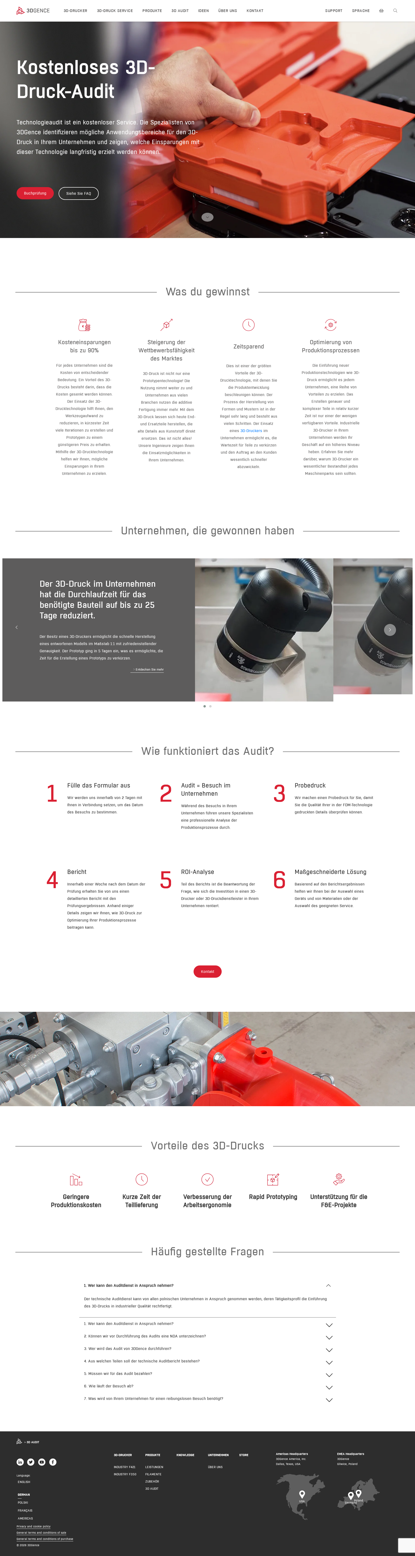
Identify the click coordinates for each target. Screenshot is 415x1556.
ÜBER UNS (227, 10)
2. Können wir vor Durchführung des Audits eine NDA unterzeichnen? (145, 1336)
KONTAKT (255, 10)
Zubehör (152, 1481)
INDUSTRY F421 (124, 1467)
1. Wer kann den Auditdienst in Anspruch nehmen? (129, 1285)
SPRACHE (361, 10)
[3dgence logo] (36, 11)
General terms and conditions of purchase (45, 1539)
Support (333, 10)
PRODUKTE (152, 10)
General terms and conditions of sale (41, 1532)
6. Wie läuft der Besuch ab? (109, 1386)
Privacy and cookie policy (33, 1526)
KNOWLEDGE (185, 1455)
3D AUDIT (180, 10)
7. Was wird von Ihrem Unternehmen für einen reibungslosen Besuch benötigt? (153, 1398)
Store (243, 1455)
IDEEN (203, 10)
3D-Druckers (251, 430)
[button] (147, 670)
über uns (215, 1467)
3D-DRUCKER (75, 10)
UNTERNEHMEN (218, 1455)
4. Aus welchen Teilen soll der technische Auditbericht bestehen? (142, 1361)
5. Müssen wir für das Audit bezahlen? (118, 1373)
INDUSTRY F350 (125, 1474)
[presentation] (17, 627)
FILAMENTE (153, 1474)
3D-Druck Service (115, 10)
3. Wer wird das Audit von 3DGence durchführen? (127, 1348)
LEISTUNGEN (154, 1467)
